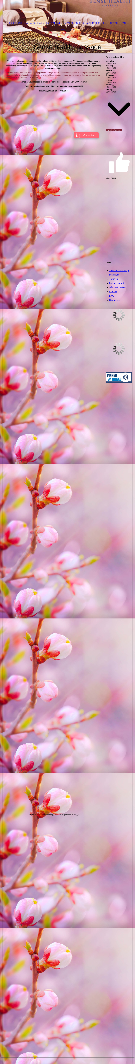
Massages (43, 23)
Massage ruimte (74, 23)
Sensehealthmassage (22, 23)
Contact (114, 23)
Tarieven (56, 23)
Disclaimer (67, 29)
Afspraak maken (96, 23)
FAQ (124, 23)
